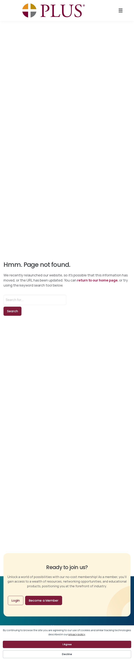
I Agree (67, 644)
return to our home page (97, 280)
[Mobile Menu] (120, 10)
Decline (67, 654)
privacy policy (76, 634)
